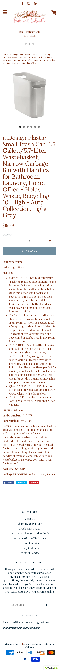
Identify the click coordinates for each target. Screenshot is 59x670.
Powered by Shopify (32, 644)
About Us (29, 518)
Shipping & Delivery (29, 523)
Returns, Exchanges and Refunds (29, 533)
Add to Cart (29, 251)
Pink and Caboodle (13, 644)
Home (5, 54)
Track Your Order (29, 528)
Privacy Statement (29, 548)
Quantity (8, 234)
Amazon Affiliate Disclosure (29, 538)
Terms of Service (29, 543)
